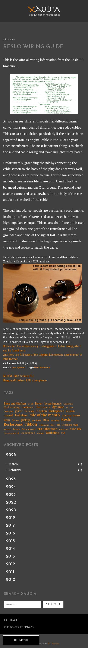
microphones (71, 415)
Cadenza (68, 403)
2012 (10, 564)
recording (55, 420)
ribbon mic (44, 425)
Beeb (30, 403)
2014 (10, 549)
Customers (43, 407)
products (36, 420)
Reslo (36, 367)
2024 (11, 487)
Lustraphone (56, 411)
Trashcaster (63, 429)
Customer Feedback (19, 627)
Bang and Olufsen (15, 403)
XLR (63, 433)
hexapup (29, 411)
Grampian (8, 411)
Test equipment (28, 429)
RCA (46, 420)
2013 (10, 556)
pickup (25, 420)
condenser (28, 407)
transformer (47, 429)
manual (8, 415)
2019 (10, 518)
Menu (23, 640)
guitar (19, 411)
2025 (11, 479)
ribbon (31, 424)
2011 (10, 572)
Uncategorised (18, 367)
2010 (10, 580)
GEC (71, 408)
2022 (11, 502)
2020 (11, 510)
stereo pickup (70, 424)
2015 (10, 541)
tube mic (76, 429)
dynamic (58, 407)
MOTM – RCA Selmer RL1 (19, 376)
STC (58, 425)
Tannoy (16, 429)
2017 (10, 525)
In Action (41, 411)
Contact (10, 620)
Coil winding (12, 407)
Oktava (15, 420)
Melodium (21, 415)
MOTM (7, 420)
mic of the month (44, 415)
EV (67, 407)
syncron (7, 429)
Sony (53, 425)
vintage (40, 433)
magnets (70, 411)
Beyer (39, 403)
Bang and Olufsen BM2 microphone (25, 380)
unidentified (28, 432)
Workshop (52, 432)
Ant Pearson (53, 644)
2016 (10, 533)
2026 (11, 455)
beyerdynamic (53, 403)
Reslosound (45, 367)
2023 (11, 495)
